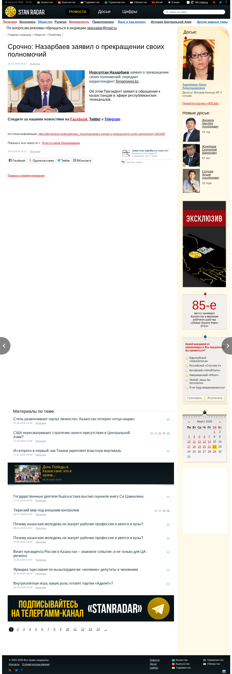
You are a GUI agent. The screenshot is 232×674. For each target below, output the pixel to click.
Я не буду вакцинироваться (207, 387)
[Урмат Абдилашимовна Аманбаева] (198, 58)
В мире (176, 2)
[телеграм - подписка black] (91, 620)
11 (75, 629)
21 (209, 446)
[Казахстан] (46, 63)
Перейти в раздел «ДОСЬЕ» (200, 103)
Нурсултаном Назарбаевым (61, 143)
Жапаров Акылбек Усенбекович (210, 123)
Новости (39, 34)
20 (204, 446)
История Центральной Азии (171, 22)
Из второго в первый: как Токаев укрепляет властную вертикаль (67, 451)
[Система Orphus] (147, 164)
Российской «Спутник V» (205, 365)
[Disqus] (91, 236)
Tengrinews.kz (127, 81)
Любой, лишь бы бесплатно (199, 381)
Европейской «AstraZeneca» (198, 359)
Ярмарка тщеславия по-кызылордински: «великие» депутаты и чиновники (75, 569)
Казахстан (47, 2)
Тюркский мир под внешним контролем (46, 510)
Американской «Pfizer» (204, 375)
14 (98, 629)
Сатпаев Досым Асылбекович (210, 174)
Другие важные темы (212, 22)
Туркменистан (117, 2)
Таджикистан (92, 2)
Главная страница (19, 34)
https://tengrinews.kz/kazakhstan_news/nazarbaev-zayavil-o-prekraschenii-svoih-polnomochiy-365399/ (102, 134)
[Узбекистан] (168, 433)
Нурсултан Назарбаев (109, 72)
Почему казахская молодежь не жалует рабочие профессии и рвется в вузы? (78, 524)
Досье (153, 663)
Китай (159, 2)
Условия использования (36, 664)
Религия (61, 22)
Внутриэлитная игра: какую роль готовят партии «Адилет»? (63, 583)
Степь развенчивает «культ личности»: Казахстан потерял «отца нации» (74, 419)
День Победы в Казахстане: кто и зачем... (57, 471)
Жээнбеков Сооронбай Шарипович (209, 149)
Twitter (95, 119)
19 (199, 446)
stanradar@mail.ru (102, 28)
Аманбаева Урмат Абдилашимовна (194, 86)
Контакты (14, 664)
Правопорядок (103, 22)
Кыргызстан (68, 2)
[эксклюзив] (204, 286)
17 (189, 446)
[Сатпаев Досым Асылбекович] (191, 192)
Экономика (27, 22)
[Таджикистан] (160, 433)
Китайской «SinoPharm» (204, 370)
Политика (10, 22)
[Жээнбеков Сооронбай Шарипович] (191, 165)
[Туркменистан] (164, 433)
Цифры (154, 667)
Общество (45, 22)
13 (90, 629)
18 (194, 446)
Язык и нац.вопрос (132, 22)
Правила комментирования (26, 175)
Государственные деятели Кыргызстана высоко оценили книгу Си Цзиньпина (78, 496)
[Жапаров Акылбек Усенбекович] (191, 140)
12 (82, 629)
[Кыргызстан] (156, 433)
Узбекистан (140, 2)
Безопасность (79, 22)
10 (67, 629)
